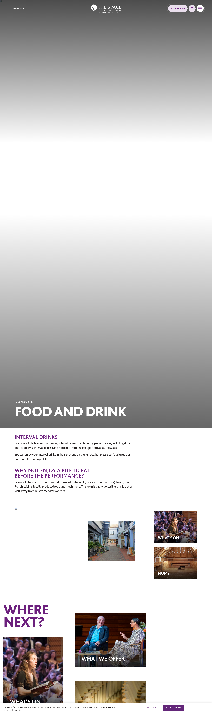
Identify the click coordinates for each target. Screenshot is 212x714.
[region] (106, 708)
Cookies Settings (151, 708)
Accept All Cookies (173, 708)
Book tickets (178, 8)
